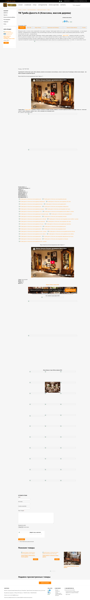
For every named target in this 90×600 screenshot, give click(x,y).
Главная (19, 9)
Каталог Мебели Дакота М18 (52, 284)
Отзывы (84, 27)
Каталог (20, 5)
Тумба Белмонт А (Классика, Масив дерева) (50, 556)
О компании (27, 5)
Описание (22, 27)
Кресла (5, 15)
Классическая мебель (9, 17)
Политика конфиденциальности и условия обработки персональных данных (18, 597)
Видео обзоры (38, 27)
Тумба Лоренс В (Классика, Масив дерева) (71, 567)
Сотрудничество (42, 5)
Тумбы (48, 9)
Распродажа (7, 19)
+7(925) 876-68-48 (33, 592)
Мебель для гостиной (41, 9)
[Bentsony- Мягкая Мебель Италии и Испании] (10, 7)
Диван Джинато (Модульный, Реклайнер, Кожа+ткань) (9, 37)
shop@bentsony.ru (15, 595)
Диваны (6, 12)
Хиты (5, 24)
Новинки (6, 21)
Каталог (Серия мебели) (72, 27)
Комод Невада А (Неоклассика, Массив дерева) (28, 556)
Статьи (34, 5)
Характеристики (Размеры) (53, 27)
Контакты (63, 5)
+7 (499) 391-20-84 (10, 1)
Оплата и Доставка (54, 5)
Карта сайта (68, 594)
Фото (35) (29, 27)
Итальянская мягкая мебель (70, 590)
